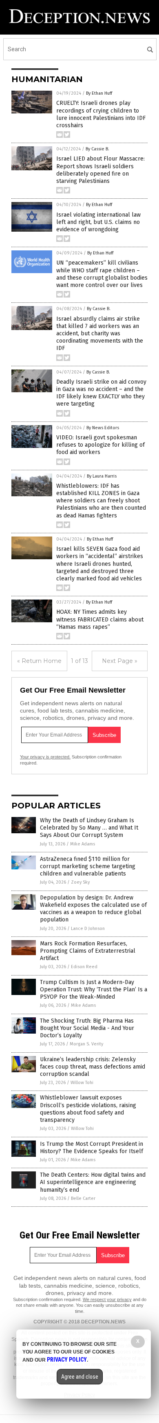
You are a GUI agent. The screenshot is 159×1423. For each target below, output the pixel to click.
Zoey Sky (80, 882)
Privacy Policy (67, 1359)
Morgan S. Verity (86, 1044)
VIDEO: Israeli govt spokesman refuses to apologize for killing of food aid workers (100, 445)
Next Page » (119, 661)
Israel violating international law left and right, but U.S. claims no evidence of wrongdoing (98, 222)
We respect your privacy (107, 1299)
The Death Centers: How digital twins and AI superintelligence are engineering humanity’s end (93, 1182)
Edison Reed (84, 966)
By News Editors (102, 427)
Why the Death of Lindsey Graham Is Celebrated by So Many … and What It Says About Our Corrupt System (89, 828)
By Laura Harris (102, 476)
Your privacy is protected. (45, 756)
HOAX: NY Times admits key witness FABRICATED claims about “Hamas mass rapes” (100, 619)
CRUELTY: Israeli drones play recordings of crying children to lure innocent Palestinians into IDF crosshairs (101, 114)
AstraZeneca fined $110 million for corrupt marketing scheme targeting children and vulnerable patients (87, 866)
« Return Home (39, 661)
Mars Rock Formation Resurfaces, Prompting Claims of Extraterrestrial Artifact (87, 951)
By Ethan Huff (99, 93)
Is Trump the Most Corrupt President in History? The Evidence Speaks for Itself (91, 1148)
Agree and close (79, 1376)
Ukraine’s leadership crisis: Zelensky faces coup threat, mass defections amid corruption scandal (92, 1067)
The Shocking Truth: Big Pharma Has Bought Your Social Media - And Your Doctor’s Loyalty (87, 1028)
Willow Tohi (82, 1082)
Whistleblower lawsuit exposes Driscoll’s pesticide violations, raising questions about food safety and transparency (88, 1108)
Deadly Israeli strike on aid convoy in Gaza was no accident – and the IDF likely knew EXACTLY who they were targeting (101, 393)
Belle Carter (83, 1198)
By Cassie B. (97, 149)
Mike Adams (82, 844)
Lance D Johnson (88, 928)
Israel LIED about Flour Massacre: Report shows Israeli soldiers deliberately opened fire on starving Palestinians (100, 170)
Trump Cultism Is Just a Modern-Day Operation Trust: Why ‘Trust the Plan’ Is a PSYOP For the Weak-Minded (93, 989)
